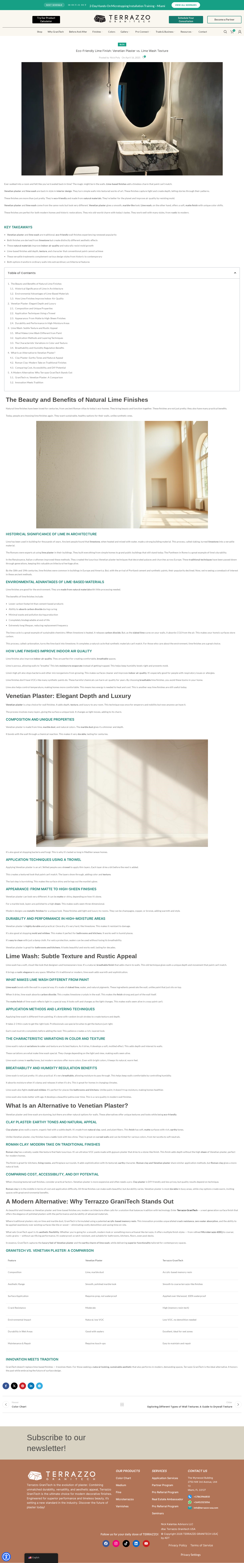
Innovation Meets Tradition (29, 382)
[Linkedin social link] (31, 1386)
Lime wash (11, 987)
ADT (167, 1537)
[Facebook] (106, 1543)
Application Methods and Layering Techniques (39, 337)
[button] (235, 273)
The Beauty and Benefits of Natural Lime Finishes (36, 283)
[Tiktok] (126, 1543)
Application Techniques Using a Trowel (35, 313)
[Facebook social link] (6, 1386)
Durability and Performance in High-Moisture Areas (42, 323)
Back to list (122, 1404)
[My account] (239, 31)
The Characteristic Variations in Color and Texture (41, 343)
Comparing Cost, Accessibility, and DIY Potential (40, 367)
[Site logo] (122, 18)
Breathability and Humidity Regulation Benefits (39, 347)
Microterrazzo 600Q (212, 1232)
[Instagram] (116, 1543)
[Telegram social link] (39, 1386)
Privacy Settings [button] (191, 1554)
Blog (122, 44)
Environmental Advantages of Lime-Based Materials (42, 293)
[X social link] (14, 1386)
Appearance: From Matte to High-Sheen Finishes (40, 318)
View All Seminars (186, 5)
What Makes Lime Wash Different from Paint (38, 333)
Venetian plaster (14, 704)
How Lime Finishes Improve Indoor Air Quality (39, 298)
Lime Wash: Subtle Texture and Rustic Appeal (34, 328)
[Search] (225, 31)
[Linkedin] (136, 1543)
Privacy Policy (178, 1545)
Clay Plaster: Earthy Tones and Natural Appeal (39, 357)
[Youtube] (146, 1543)
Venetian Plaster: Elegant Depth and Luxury (33, 303)
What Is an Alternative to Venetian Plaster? (33, 352)
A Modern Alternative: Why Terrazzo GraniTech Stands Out (41, 372)
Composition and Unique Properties (34, 308)
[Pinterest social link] (22, 1386)
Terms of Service (201, 1545)
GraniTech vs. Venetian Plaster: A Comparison (39, 377)
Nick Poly (115, 57)
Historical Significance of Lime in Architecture (39, 288)
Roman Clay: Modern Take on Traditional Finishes (40, 362)
